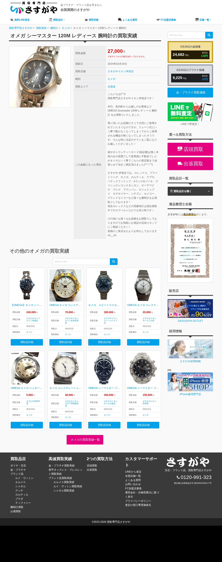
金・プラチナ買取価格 (190, 92)
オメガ (111, 79)
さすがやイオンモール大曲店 (111, 402)
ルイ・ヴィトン (24, 478)
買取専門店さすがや (118, 521)
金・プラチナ (18, 469)
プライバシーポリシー (138, 501)
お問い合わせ (133, 484)
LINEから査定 (133, 471)
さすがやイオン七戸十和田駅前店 (72, 403)
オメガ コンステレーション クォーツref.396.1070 (78, 388)
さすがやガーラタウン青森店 (33, 319)
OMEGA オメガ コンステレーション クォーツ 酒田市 (158, 305)
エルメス (20, 482)
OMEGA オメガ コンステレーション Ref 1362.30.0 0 (79, 305)
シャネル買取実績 (63, 490)
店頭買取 (192, 149)
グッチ (19, 490)
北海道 (111, 86)
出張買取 (192, 163)
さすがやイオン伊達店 (121, 71)
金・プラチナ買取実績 (62, 465)
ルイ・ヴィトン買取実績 (67, 486)
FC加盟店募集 (133, 488)
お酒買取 (15, 511)
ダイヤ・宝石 (18, 465)
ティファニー (23, 502)
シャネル (20, 486)
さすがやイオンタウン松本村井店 (72, 320)
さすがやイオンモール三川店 (149, 319)
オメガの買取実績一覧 (85, 439)
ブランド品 (16, 473)
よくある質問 (133, 480)
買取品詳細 (26, 342)
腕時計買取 (16, 507)
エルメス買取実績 (63, 482)
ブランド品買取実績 (60, 478)
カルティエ (21, 494)
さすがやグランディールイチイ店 (111, 320)
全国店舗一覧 (133, 476)
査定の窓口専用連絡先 (138, 505)
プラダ (19, 498)
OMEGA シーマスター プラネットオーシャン (114, 388)
